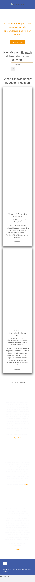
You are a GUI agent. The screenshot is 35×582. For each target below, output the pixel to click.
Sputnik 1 (24, 342)
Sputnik (19, 342)
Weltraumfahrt (20, 344)
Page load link (4, 576)
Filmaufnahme (23, 340)
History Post (17, 221)
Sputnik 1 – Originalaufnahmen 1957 (17, 333)
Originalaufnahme (12, 342)
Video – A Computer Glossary (17, 215)
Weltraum (13, 344)
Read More (17, 241)
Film (26, 220)
